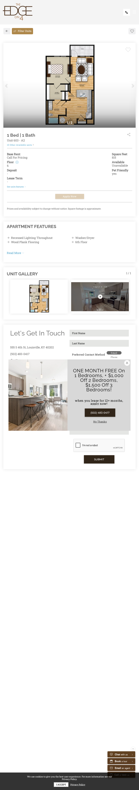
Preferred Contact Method (88, 354)
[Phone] (126, 12)
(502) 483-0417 (19, 354)
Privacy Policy (77, 784)
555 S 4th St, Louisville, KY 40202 (32, 347)
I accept (61, 784)
